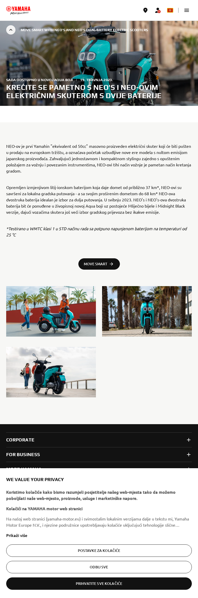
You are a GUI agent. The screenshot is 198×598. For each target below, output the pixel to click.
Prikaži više (16, 535)
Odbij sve (99, 567)
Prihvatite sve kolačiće (99, 583)
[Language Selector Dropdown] (170, 10)
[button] (187, 10)
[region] (99, 533)
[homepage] (18, 10)
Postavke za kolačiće (99, 550)
